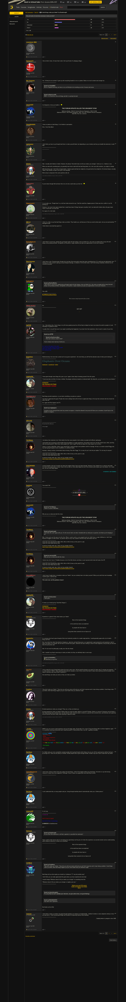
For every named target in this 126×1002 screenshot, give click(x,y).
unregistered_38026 (31, 42)
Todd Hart (28, 913)
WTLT (79, 888)
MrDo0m (28, 163)
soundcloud (51, 364)
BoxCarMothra (30, 241)
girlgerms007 (29, 811)
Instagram (45, 382)
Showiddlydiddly (30, 124)
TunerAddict (29, 396)
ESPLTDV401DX (30, 465)
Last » (115, 34)
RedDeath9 (29, 281)
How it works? (113, 38)
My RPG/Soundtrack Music (49, 294)
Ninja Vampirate (30, 261)
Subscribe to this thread (30, 936)
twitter (56, 364)
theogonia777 (29, 61)
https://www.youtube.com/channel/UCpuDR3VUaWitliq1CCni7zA (58, 459)
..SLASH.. (28, 728)
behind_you (29, 305)
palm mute (29, 420)
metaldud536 (29, 376)
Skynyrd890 (29, 575)
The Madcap (29, 440)
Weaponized (29, 203)
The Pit (36, 12)
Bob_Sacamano (30, 80)
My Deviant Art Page (49, 384)
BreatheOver (29, 356)
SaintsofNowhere (30, 771)
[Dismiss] (115, 2)
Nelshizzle (29, 616)
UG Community (29, 12)
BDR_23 (28, 222)
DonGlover (29, 485)
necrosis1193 (29, 104)
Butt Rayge (29, 752)
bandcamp (44, 364)
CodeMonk (29, 862)
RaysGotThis (29, 638)
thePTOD (28, 325)
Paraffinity (29, 689)
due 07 (28, 669)
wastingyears (29, 144)
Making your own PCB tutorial (79, 885)
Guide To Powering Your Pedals (79, 886)
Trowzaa (28, 183)
